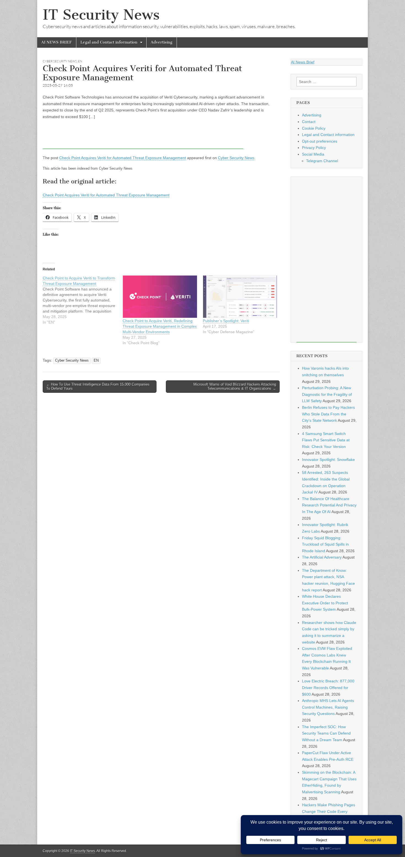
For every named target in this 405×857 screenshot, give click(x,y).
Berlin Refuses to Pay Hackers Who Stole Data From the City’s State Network (328, 414)
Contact (308, 121)
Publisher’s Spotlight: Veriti (226, 321)
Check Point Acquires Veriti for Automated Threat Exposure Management (122, 158)
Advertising (161, 42)
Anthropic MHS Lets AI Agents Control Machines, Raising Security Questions (328, 707)
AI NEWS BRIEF (56, 42)
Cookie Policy (313, 128)
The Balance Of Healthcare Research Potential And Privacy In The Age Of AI (329, 505)
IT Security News (101, 14)
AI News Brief (302, 62)
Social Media (313, 154)
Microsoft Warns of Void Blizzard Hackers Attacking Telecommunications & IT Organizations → (234, 386)
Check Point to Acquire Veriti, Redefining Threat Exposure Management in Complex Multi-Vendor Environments (160, 326)
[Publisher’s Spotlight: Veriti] (240, 296)
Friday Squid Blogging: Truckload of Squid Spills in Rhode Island (325, 544)
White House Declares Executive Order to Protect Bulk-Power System (325, 603)
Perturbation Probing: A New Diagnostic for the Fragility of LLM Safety (327, 394)
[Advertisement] (143, 136)
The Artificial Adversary (322, 557)
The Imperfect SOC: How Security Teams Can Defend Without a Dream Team (326, 733)
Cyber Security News (60, 61)
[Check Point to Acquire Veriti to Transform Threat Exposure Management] (83, 300)
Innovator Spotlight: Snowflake (328, 459)
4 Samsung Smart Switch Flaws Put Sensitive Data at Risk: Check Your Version (326, 440)
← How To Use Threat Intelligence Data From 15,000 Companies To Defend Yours (98, 386)
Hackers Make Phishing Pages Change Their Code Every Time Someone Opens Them (328, 811)
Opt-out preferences (319, 141)
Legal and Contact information (108, 42)
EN (80, 61)
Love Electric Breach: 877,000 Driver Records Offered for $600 (328, 687)
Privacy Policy (314, 147)
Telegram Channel (322, 161)
